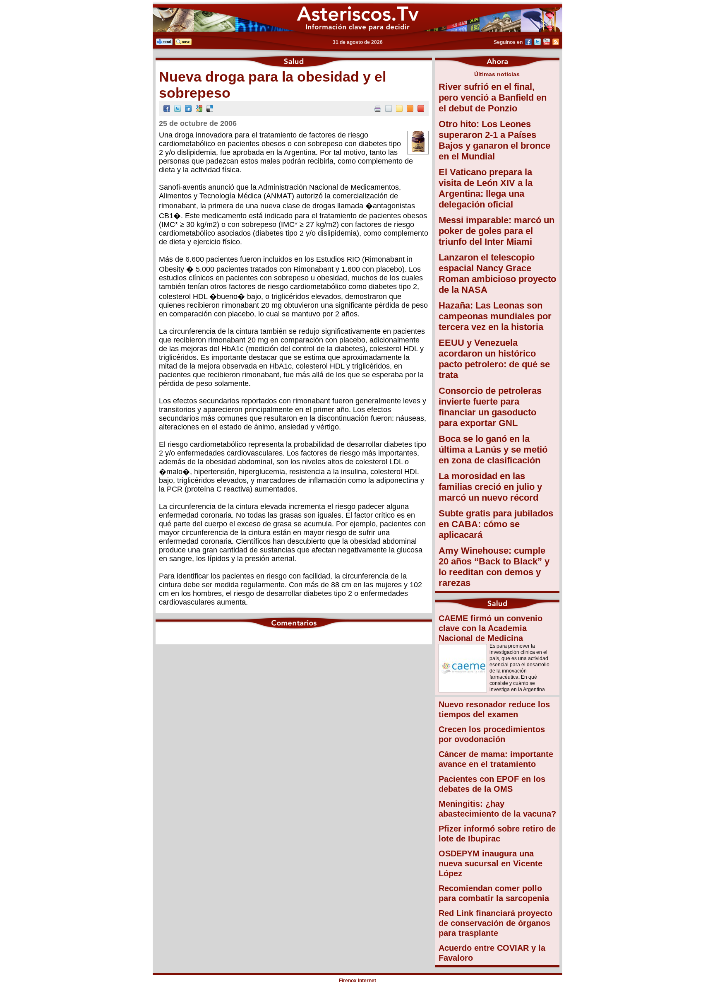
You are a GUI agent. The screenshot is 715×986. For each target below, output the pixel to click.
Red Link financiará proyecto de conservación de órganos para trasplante (495, 923)
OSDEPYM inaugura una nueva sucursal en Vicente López (490, 863)
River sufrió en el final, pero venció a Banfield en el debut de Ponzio (493, 97)
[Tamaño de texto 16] (410, 109)
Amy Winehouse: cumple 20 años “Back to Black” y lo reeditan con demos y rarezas (494, 566)
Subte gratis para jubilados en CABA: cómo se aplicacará (496, 524)
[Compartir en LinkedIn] (188, 109)
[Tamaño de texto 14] (399, 109)
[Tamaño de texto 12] (388, 109)
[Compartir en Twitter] (177, 109)
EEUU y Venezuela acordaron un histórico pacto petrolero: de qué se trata (494, 359)
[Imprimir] (377, 109)
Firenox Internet (357, 981)
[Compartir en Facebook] (166, 109)
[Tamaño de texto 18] (420, 109)
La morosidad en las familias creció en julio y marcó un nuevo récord (490, 487)
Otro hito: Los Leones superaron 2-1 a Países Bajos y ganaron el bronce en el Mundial (494, 140)
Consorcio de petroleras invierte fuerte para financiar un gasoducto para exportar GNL (490, 407)
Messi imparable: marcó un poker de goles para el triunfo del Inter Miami (496, 231)
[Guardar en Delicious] (209, 109)
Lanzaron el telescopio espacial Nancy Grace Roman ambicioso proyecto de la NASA (497, 273)
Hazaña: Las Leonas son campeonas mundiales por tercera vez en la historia (495, 316)
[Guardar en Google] (199, 109)
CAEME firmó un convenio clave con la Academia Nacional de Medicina (490, 628)
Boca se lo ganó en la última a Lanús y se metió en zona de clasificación (493, 449)
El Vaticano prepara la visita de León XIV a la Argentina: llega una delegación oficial (486, 188)
